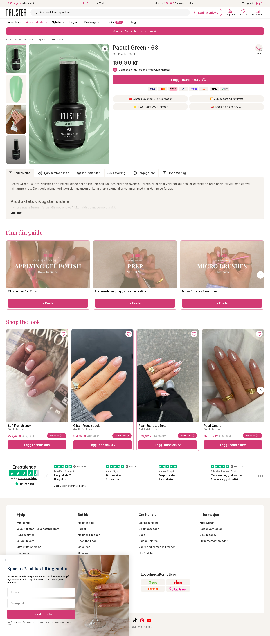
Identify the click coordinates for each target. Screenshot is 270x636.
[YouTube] (149, 620)
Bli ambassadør (149, 528)
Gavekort (84, 553)
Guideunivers (25, 540)
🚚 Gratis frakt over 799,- (226, 106)
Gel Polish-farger (33, 39)
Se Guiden (48, 303)
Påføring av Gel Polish (23, 291)
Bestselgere (91, 22)
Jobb (142, 534)
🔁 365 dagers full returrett (226, 98)
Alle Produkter (35, 22)
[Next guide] (260, 275)
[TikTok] (135, 620)
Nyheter (57, 22)
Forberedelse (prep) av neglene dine (120, 291)
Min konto (23, 522)
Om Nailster (146, 553)
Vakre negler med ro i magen (157, 546)
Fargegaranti (146, 173)
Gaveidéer (84, 546)
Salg (133, 22)
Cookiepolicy (208, 534)
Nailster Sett (86, 522)
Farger (73, 22)
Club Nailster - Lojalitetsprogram (38, 528)
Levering (119, 173)
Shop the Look (87, 540)
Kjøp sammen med (56, 173)
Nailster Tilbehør (89, 534)
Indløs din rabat (41, 614)
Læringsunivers (208, 12)
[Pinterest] (142, 620)
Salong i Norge (148, 540)
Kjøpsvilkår (207, 522)
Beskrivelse (21, 173)
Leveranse (23, 553)
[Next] (260, 390)
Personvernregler (211, 528)
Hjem (9, 39)
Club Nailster (162, 69)
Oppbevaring (177, 173)
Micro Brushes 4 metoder (199, 291)
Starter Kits (12, 22)
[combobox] (110, 12)
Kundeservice (26, 534)
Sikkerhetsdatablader (213, 540)
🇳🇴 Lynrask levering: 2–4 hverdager (150, 98)
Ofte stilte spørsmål (29, 546)
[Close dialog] (4, 560)
